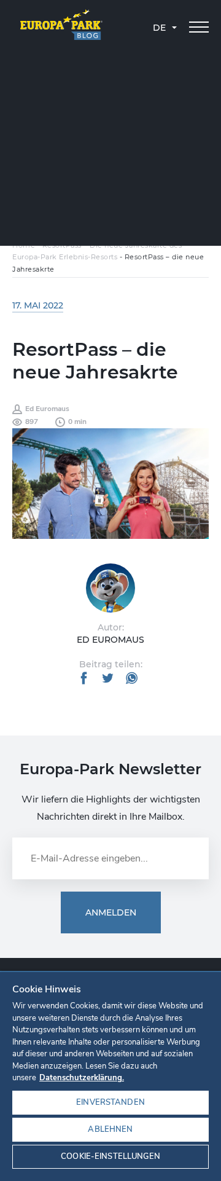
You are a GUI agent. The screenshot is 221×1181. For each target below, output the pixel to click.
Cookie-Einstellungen (110, 1156)
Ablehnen (110, 1129)
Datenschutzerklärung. (81, 1077)
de (159, 27)
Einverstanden (110, 1102)
